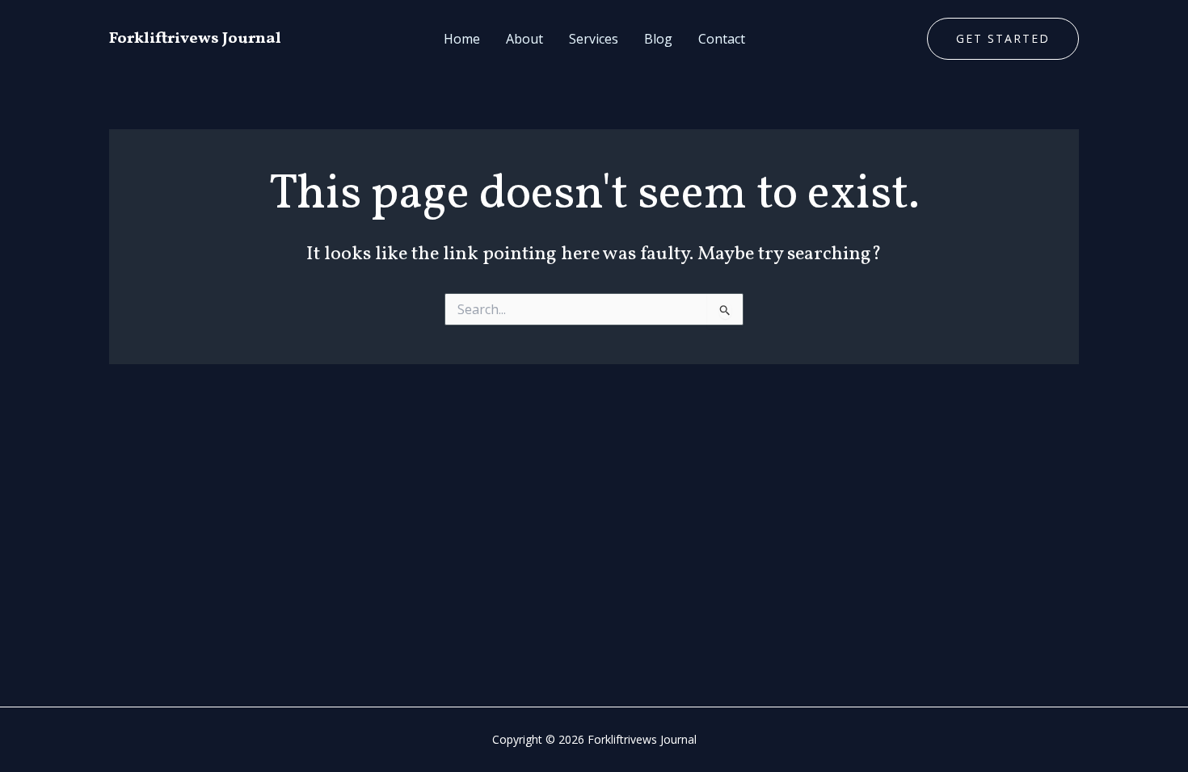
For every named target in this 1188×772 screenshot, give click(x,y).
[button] (1003, 39)
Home (462, 39)
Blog (658, 39)
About (524, 39)
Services (593, 39)
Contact (721, 39)
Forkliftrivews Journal (195, 38)
